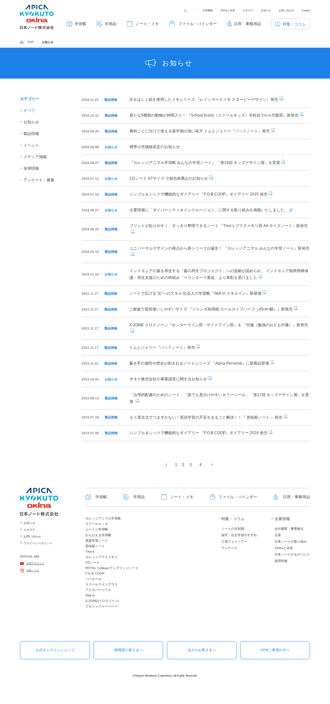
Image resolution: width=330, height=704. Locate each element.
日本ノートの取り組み (291, 541)
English (306, 10)
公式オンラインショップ (54, 650)
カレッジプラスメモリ (101, 557)
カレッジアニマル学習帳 (103, 518)
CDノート (92, 562)
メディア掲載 (35, 157)
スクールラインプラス (101, 584)
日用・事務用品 (247, 24)
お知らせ (266, 10)
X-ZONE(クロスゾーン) (102, 601)
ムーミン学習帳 (96, 529)
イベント (31, 145)
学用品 (110, 24)
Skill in (90, 595)
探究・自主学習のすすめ (239, 535)
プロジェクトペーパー (101, 606)
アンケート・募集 (39, 180)
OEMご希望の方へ (275, 650)
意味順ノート (95, 546)
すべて (29, 110)
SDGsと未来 (227, 10)
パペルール (93, 579)
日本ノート (32, 570)
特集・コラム (294, 24)
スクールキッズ (96, 524)
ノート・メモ (147, 24)
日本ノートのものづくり (292, 554)
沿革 (278, 535)
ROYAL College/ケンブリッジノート (112, 568)
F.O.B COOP (94, 573)
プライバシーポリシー (38, 543)
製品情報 (31, 133)
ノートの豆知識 (232, 528)
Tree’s (89, 551)
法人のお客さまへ (202, 650)
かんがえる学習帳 (98, 535)
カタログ (248, 10)
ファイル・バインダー (197, 24)
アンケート (229, 548)
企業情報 (207, 10)
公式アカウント (35, 563)
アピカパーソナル (98, 590)
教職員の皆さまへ (128, 650)
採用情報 (31, 168)
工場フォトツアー (234, 541)
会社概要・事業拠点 (289, 528)
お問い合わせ (286, 10)
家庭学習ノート (96, 540)
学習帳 (80, 24)
